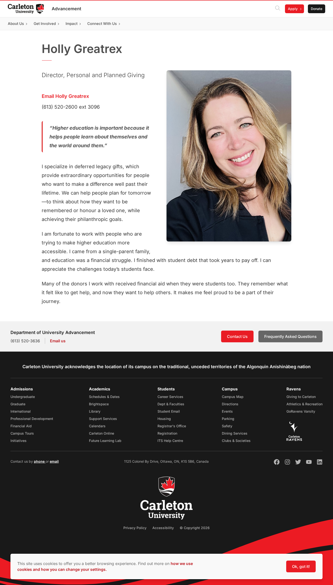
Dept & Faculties (170, 404)
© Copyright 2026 (195, 528)
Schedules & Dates (104, 397)
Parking (228, 419)
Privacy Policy (135, 528)
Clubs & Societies (236, 441)
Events (227, 411)
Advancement (66, 8)
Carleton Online (101, 433)
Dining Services (234, 433)
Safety (227, 426)
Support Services (103, 419)
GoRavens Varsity (300, 411)
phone (40, 461)
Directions (230, 404)
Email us (58, 340)
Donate (316, 9)
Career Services (170, 397)
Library (94, 411)
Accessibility (163, 528)
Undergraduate (22, 397)
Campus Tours (22, 433)
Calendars (97, 426)
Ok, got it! (301, 566)
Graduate (17, 404)
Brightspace (99, 404)
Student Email (168, 411)
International (20, 411)
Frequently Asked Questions (290, 336)
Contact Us (237, 336)
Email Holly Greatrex (65, 96)
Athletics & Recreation (304, 404)
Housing (164, 419)
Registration (167, 433)
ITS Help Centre (170, 441)
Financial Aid (21, 426)
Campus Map (233, 397)
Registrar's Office (171, 426)
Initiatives (18, 441)
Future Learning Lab (105, 441)
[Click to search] (277, 8)
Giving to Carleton (301, 397)
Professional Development (31, 419)
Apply (293, 9)
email (54, 461)
